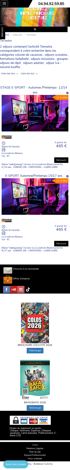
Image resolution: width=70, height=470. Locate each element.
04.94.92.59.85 (51, 3)
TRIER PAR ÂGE (28, 74)
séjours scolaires (56, 55)
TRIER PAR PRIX (8, 74)
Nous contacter (35, 458)
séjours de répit (10, 63)
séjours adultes (33, 63)
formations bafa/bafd (14, 59)
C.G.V (35, 445)
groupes (62, 59)
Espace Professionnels (35, 455)
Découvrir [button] (61, 160)
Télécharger (35, 350)
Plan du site (35, 451)
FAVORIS (2, 32)
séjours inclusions (43, 59)
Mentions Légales (35, 448)
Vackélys (48, 463)
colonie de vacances (28, 55)
